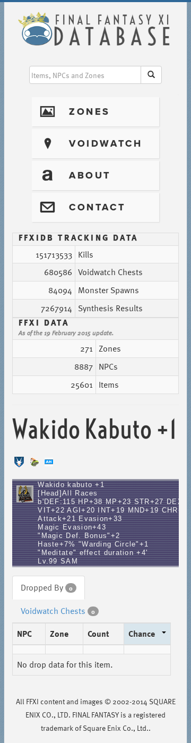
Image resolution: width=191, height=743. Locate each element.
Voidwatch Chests (58, 610)
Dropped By (47, 587)
